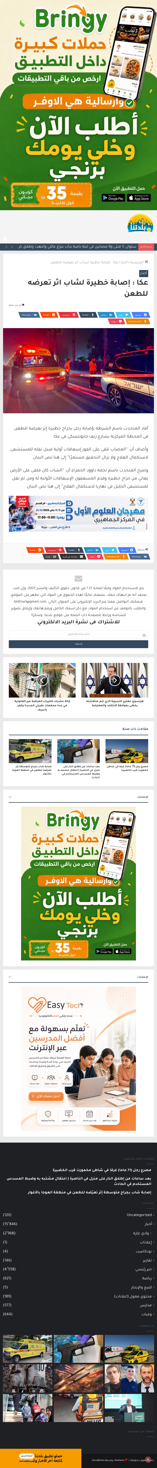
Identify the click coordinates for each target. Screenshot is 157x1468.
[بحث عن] (152, 239)
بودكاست (144, 1252)
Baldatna (119, 1460)
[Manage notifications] (148, 1459)
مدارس (146, 1306)
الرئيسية (137, 263)
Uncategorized (139, 1215)
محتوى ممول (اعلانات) (133, 1297)
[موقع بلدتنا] (140, 222)
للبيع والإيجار (141, 1288)
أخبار (124, 263)
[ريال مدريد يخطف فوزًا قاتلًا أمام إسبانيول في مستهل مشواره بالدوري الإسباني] (27, 1378)
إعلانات (146, 1243)
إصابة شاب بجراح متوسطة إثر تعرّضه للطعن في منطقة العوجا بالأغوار (32, 770)
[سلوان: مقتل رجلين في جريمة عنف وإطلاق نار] (78, 1408)
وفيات (146, 1315)
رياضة (147, 1279)
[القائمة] (5, 239)
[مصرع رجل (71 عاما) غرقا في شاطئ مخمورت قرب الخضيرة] (126, 751)
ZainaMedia (98, 1460)
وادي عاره (141, 1234)
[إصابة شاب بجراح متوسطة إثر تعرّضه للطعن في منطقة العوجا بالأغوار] (30, 751)
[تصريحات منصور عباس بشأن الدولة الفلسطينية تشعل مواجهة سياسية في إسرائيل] (129, 1408)
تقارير (147, 1261)
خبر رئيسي (143, 1270)
